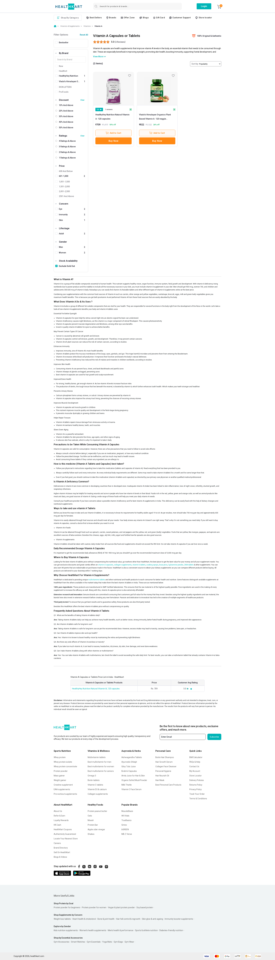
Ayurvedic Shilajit (129, 762)
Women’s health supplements (92, 930)
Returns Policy (195, 785)
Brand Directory (61, 848)
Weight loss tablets (62, 919)
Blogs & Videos (60, 857)
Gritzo (124, 825)
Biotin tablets (94, 780)
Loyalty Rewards (61, 820)
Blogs (146, 17)
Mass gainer (59, 775)
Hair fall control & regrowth (128, 919)
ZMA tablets (189, 565)
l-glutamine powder (175, 565)
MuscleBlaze (127, 811)
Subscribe (214, 737)
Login (204, 6)
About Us (58, 811)
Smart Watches (78, 942)
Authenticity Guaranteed (65, 834)
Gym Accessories (61, 942)
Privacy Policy (195, 789)
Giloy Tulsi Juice (128, 766)
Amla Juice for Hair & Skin (133, 775)
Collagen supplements (98, 794)
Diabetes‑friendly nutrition (171, 930)
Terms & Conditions (198, 798)
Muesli (91, 820)
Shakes (91, 834)
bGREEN (125, 829)
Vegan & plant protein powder (121, 907)
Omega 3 (92, 775)
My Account (194, 771)
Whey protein (60, 757)
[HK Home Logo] (69, 6)
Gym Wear (129, 942)
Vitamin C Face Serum (131, 789)
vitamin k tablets (139, 565)
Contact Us (194, 766)
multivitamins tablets (96, 580)
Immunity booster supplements (179, 919)
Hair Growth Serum (164, 762)
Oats (90, 816)
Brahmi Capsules (129, 771)
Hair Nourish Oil (162, 775)
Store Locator (195, 775)
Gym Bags (118, 942)
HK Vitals (125, 816)
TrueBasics (126, 820)
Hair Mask (159, 780)
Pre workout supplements (65, 794)
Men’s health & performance (120, 930)
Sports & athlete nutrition (146, 930)
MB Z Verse (126, 834)
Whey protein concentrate (65, 766)
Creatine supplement (63, 785)
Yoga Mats (107, 942)
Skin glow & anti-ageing (152, 919)
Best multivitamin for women (101, 766)
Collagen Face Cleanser (165, 766)
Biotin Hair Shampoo (164, 757)
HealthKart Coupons (63, 829)
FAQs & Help (194, 762)
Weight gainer (60, 780)
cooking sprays (152, 565)
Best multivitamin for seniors (101, 771)
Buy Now (113, 141)
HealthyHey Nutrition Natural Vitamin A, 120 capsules (96, 688)
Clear (82, 100)
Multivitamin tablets (97, 757)
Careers (57, 843)
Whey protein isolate (63, 762)
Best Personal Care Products (168, 785)
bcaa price (163, 565)
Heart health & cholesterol (84, 919)
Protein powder (61, 771)
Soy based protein (144, 907)
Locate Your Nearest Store (66, 838)
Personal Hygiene (163, 771)
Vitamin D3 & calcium (97, 789)
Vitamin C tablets (95, 785)
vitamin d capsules (105, 565)
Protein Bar (93, 825)
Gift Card (160, 17)
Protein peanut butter (97, 811)
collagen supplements (123, 565)
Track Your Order (197, 794)
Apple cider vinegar (96, 829)
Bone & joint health (106, 919)
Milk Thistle (126, 785)
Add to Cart (115, 133)
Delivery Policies (196, 780)
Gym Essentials (94, 942)
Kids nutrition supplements (66, 930)
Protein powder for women (94, 907)
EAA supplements (62, 789)
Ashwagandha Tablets (131, 757)
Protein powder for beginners (67, 907)
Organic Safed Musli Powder (134, 780)
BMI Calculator (195, 757)
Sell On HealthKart (62, 852)
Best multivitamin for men (99, 762)
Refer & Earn (59, 816)
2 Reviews (120, 42)
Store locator (205, 17)
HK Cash (57, 825)
